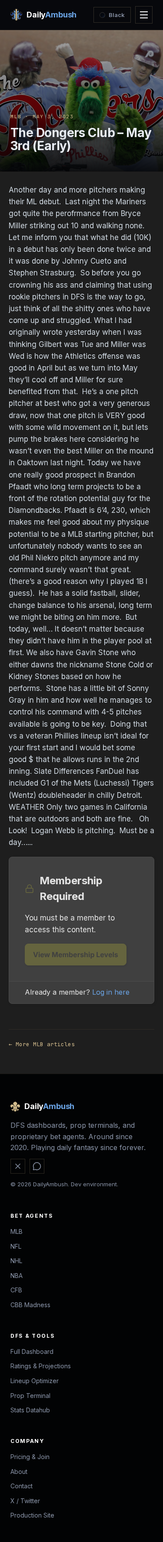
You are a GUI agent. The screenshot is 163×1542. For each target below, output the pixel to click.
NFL (15, 1246)
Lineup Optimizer (34, 1380)
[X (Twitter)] (17, 1166)
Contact (21, 1486)
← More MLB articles (42, 1044)
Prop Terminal (30, 1395)
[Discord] (37, 1166)
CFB (16, 1290)
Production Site (32, 1515)
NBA (16, 1275)
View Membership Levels (75, 954)
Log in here (111, 992)
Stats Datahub (30, 1410)
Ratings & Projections (40, 1366)
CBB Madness (30, 1304)
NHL (16, 1260)
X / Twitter (25, 1500)
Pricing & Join (30, 1456)
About (18, 1471)
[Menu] (144, 15)
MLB (16, 116)
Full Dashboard (31, 1351)
